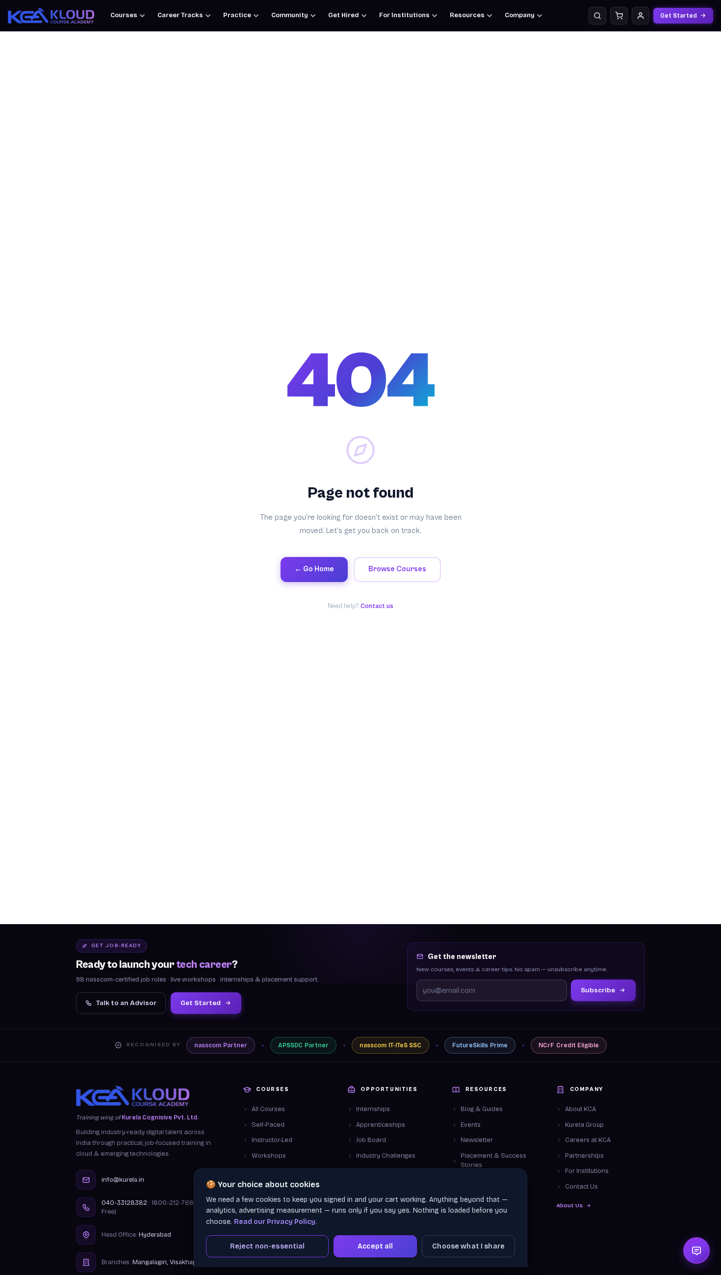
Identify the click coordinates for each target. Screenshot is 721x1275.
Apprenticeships (380, 1125)
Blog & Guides (482, 1109)
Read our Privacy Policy (274, 1222)
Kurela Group (584, 1125)
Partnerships (584, 1156)
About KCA (580, 1109)
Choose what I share (468, 1246)
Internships (373, 1109)
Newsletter (477, 1140)
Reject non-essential (267, 1246)
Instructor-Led (272, 1140)
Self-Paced (268, 1125)
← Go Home (314, 569)
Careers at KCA (588, 1140)
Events (471, 1125)
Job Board (371, 1140)
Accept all (375, 1246)
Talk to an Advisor (126, 1003)
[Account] (640, 16)
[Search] (597, 16)
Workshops (269, 1156)
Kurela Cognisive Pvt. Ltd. (160, 1117)
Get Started (678, 15)
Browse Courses (397, 569)
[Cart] (619, 16)
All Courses (268, 1109)
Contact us (376, 606)
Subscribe (598, 990)
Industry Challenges (385, 1156)
